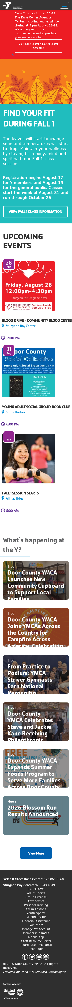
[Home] (13, 5)
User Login (36, 948)
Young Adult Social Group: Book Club (36, 406)
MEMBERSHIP (36, 917)
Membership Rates (36, 933)
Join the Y (36, 925)
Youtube (41, 957)
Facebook (27, 957)
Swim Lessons (36, 909)
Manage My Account (36, 929)
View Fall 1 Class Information (35, 211)
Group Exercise (36, 897)
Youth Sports (36, 913)
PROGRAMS (36, 889)
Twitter (34, 957)
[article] (36, 32)
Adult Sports (36, 893)
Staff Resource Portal (36, 941)
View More (36, 853)
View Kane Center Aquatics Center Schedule (38, 46)
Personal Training (36, 905)
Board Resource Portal (36, 944)
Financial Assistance (36, 921)
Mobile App (36, 937)
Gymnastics (36, 901)
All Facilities (14, 498)
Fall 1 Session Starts (20, 493)
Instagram (48, 957)
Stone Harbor (15, 412)
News (11, 801)
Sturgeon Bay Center (21, 326)
